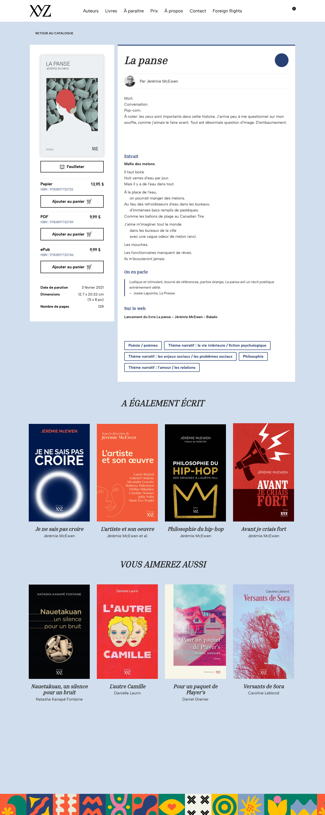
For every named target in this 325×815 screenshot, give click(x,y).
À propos (173, 11)
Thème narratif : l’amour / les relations (161, 367)
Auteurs (91, 11)
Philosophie (253, 356)
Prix (154, 11)
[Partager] (282, 60)
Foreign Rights (227, 11)
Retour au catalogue (54, 33)
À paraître (134, 11)
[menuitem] (282, 60)
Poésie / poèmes (143, 345)
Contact (198, 11)
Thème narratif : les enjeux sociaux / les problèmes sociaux (180, 356)
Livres (111, 11)
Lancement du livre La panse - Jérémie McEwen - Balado (170, 317)
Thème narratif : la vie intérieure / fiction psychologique (217, 345)
